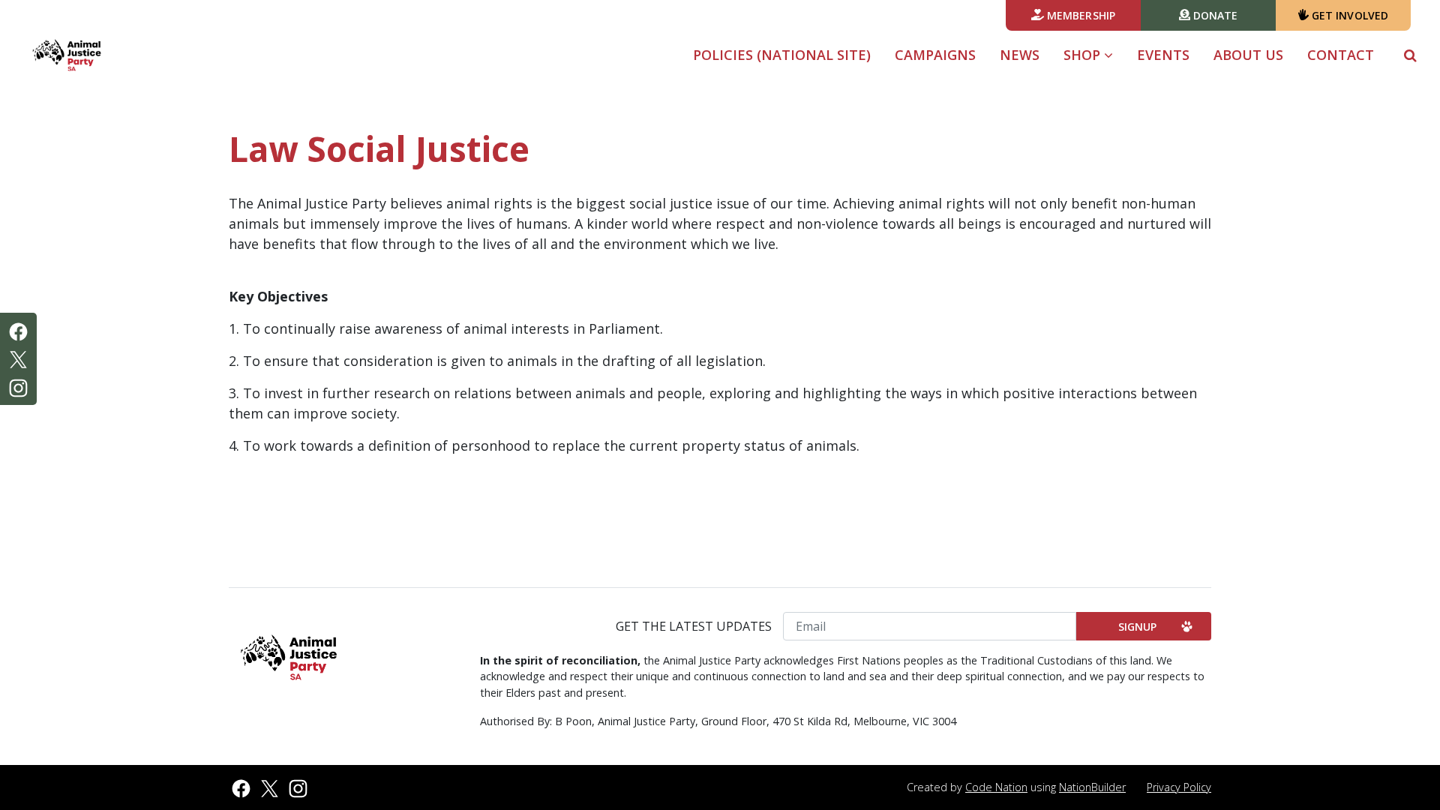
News (1020, 55)
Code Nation (996, 787)
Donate (1214, 15)
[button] (1410, 55)
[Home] (67, 55)
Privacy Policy (1179, 787)
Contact (1340, 55)
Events (1163, 55)
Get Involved (1348, 15)
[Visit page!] (18, 330)
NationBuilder (1092, 787)
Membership (1079, 15)
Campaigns (935, 55)
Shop (1084, 55)
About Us (1248, 55)
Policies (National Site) (782, 55)
